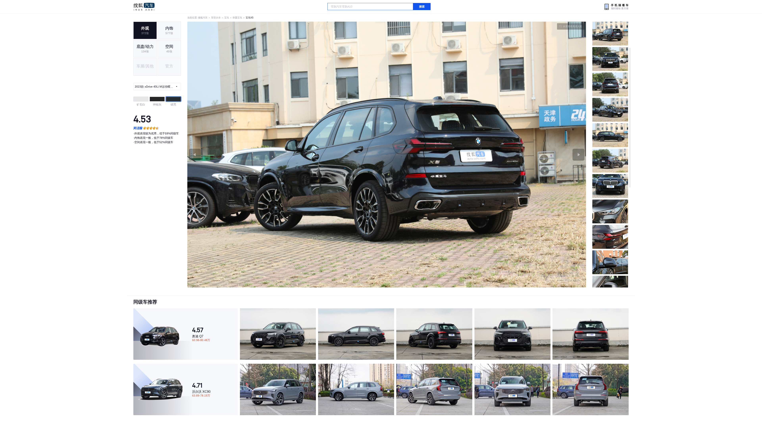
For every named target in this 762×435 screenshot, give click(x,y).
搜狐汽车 (144, 7)
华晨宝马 (237, 17)
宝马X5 (249, 17)
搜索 (422, 6)
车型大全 (216, 17)
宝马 (226, 17)
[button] (287, 154)
